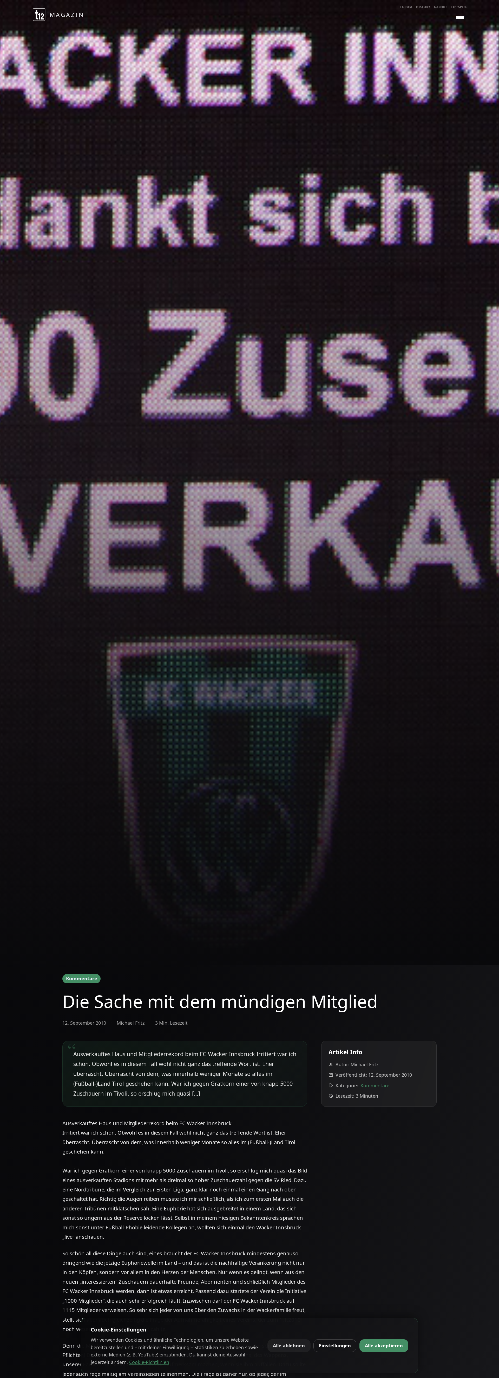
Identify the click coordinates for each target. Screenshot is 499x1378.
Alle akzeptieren (384, 1345)
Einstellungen (335, 1345)
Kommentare (81, 978)
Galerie (440, 7)
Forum (406, 7)
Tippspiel (459, 7)
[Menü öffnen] (460, 18)
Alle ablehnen (289, 1345)
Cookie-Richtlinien (149, 1362)
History (423, 7)
